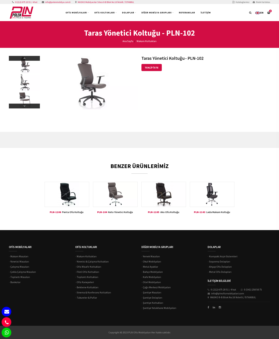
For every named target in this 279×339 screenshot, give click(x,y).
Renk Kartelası (263, 2)
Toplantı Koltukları (87, 277)
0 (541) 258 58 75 (253, 289)
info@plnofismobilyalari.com (227, 293)
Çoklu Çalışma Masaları (23, 271)
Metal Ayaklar (150, 266)
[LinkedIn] (214, 307)
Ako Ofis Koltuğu (169, 212)
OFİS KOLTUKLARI (104, 12)
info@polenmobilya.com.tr (58, 2)
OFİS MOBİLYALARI (76, 12)
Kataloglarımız (242, 2)
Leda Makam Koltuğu (218, 212)
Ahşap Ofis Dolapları (220, 266)
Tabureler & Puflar (87, 297)
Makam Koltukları (87, 256)
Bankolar (15, 282)
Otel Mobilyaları (152, 282)
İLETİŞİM (206, 12)
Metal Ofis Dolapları (220, 271)
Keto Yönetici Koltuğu (120, 212)
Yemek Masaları (151, 256)
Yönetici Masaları (19, 261)
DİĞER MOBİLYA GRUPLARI (156, 12)
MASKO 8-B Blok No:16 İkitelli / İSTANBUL (233, 297)
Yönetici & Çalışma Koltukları (93, 261)
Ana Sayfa (128, 41)
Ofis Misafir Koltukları (89, 266)
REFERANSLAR (187, 12)
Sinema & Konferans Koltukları (94, 292)
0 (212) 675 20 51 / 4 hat (26, 2)
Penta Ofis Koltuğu (72, 212)
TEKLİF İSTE (152, 67)
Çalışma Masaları (19, 266)
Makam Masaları (19, 256)
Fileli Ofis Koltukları (88, 271)
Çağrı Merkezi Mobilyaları (157, 287)
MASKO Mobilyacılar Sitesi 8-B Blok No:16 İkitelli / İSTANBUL (106, 2)
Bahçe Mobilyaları (153, 271)
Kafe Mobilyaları (152, 277)
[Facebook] (208, 307)
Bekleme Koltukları (87, 287)
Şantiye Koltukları (153, 302)
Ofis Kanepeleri (85, 282)
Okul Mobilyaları (152, 261)
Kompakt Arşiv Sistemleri (223, 256)
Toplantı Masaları (20, 277)
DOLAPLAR (128, 12)
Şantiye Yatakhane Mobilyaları (159, 308)
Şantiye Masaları (152, 292)
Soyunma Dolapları (219, 261)
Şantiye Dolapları (152, 297)
